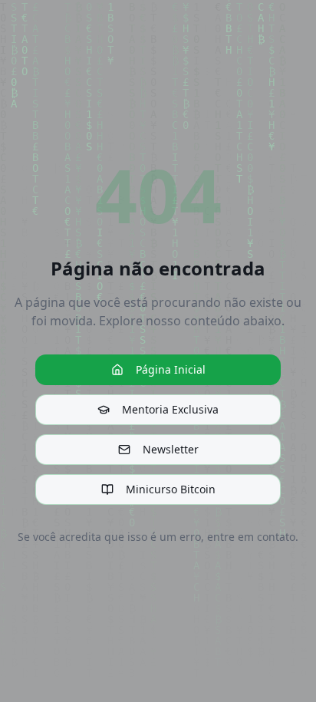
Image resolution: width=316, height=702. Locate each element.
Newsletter (171, 449)
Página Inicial (171, 369)
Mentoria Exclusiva (170, 409)
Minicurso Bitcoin (171, 489)
